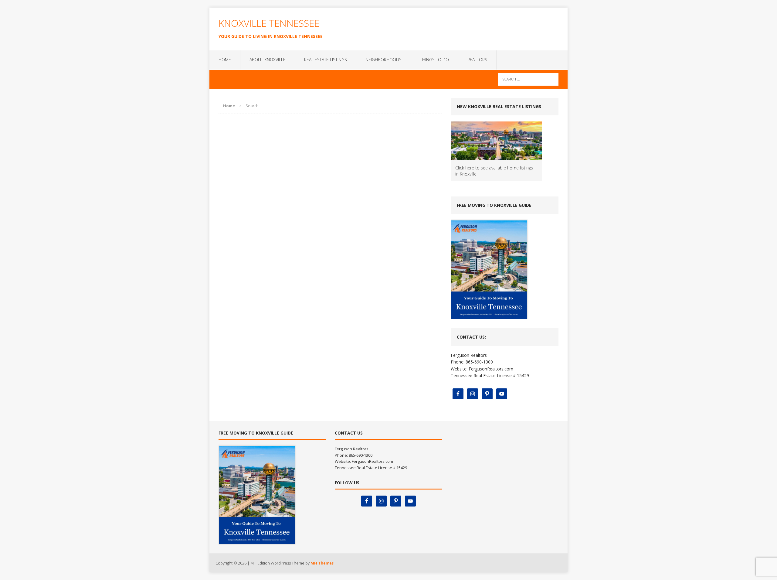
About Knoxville (267, 60)
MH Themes (322, 563)
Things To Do (434, 60)
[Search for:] (528, 79)
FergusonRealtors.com (491, 369)
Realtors (477, 60)
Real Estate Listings (325, 60)
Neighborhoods (383, 60)
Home (225, 60)
